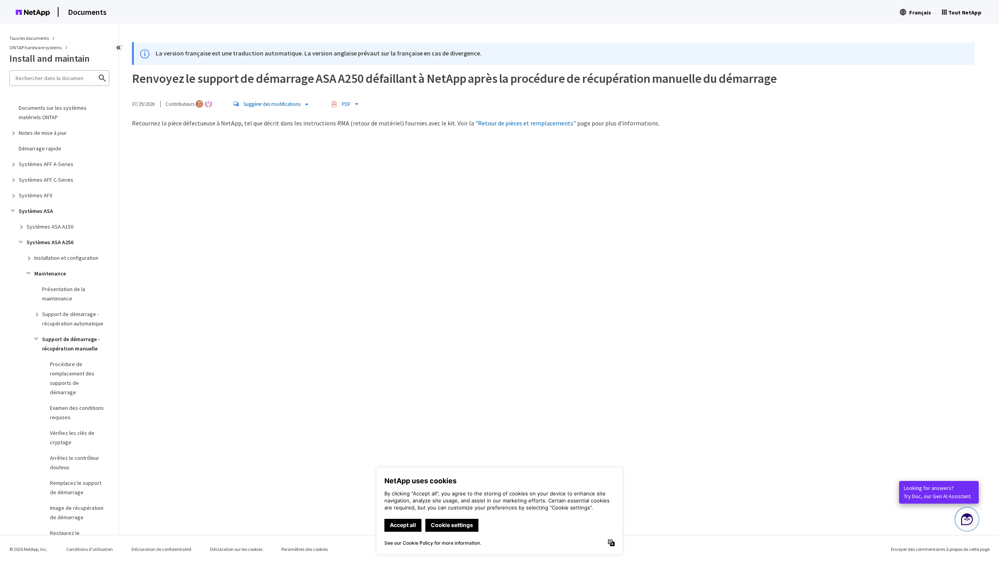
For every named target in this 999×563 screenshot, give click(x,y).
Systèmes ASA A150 (50, 226)
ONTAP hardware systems (35, 47)
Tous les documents (29, 38)
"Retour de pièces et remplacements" (525, 123)
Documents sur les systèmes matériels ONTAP (53, 112)
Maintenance (50, 273)
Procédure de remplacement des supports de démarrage (72, 378)
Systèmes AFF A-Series (46, 164)
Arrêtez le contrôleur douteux (74, 462)
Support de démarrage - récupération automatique (72, 319)
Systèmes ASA (36, 210)
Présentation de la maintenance (63, 294)
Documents (87, 12)
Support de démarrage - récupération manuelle (71, 344)
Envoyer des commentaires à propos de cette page (940, 549)
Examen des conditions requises (77, 412)
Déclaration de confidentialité (161, 549)
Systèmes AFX (35, 195)
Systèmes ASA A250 (50, 242)
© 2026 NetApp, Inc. (28, 549)
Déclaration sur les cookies (236, 549)
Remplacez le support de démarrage (75, 487)
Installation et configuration (66, 257)
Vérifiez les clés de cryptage (72, 437)
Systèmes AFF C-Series (46, 179)
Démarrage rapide (40, 148)
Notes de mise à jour (43, 132)
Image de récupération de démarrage (76, 512)
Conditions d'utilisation (89, 549)
